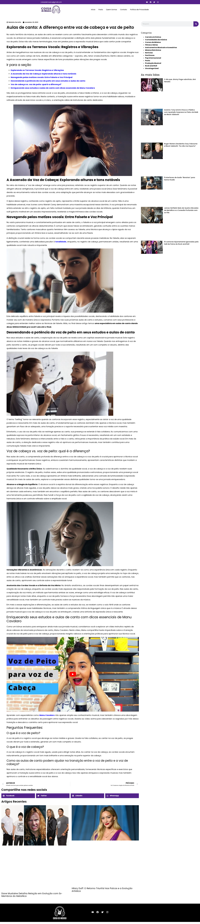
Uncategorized (152, 68)
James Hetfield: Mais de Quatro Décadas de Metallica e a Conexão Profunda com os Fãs (181, 210)
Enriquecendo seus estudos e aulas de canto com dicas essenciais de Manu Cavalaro (53, 88)
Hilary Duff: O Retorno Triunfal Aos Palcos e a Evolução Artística (102, 889)
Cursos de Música (153, 42)
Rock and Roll (151, 66)
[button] (18, 795)
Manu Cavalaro (47, 715)
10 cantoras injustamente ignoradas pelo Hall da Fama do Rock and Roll (181, 243)
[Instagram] (157, 2)
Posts (100, 9)
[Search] (196, 24)
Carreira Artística (153, 37)
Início (93, 9)
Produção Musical (153, 63)
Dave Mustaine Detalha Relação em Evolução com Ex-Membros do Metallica (31, 895)
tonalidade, (61, 241)
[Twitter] (154, 2)
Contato (123, 9)
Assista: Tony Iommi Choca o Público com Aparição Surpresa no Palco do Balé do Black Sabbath (181, 112)
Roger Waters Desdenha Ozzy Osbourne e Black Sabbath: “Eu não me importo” (180, 145)
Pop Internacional (153, 58)
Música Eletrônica (153, 50)
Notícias (149, 53)
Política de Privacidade (139, 9)
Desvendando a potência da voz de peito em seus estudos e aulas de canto (48, 81)
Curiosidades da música (156, 39)
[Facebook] (150, 2)
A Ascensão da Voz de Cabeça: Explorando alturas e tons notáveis (43, 73)
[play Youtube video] (73, 674)
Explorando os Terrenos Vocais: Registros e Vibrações (37, 70)
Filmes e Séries (151, 45)
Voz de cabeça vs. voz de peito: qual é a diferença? (36, 84)
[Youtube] (146, 2)
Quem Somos (111, 9)
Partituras (149, 55)
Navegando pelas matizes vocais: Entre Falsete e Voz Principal (41, 77)
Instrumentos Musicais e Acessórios (161, 47)
